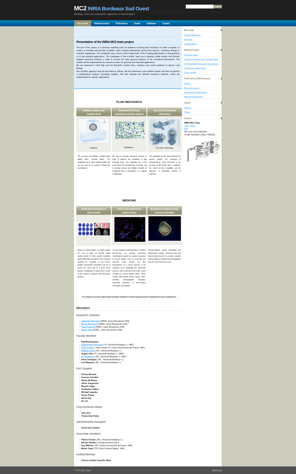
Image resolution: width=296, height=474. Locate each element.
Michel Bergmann (89, 324)
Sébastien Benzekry (90, 321)
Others (187, 112)
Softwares (151, 23)
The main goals (191, 55)
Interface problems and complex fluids (201, 59)
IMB (186, 129)
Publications (122, 23)
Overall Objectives (192, 35)
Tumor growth (190, 72)
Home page (82, 23)
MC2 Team (86, 470)
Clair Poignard (88, 327)
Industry (187, 108)
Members (188, 39)
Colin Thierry (189, 126)
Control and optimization (195, 68)
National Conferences (193, 97)
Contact (166, 23)
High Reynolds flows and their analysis (201, 64)
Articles (187, 83)
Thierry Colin (87, 347)
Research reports (191, 88)
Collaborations (190, 44)
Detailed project (101, 23)
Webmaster (217, 470)
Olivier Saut (86, 330)
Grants (137, 23)
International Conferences (195, 92)
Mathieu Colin (88, 351)
